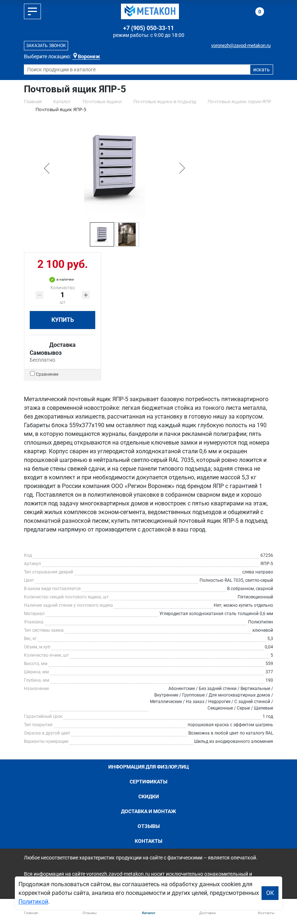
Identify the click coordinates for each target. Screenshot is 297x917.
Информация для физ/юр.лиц (148, 767)
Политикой (33, 901)
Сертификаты (148, 782)
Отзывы (149, 826)
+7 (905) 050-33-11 (148, 28)
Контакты (148, 841)
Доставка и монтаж (148, 811)
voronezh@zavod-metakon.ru (241, 45)
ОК (270, 892)
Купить (62, 319)
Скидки (148, 796)
